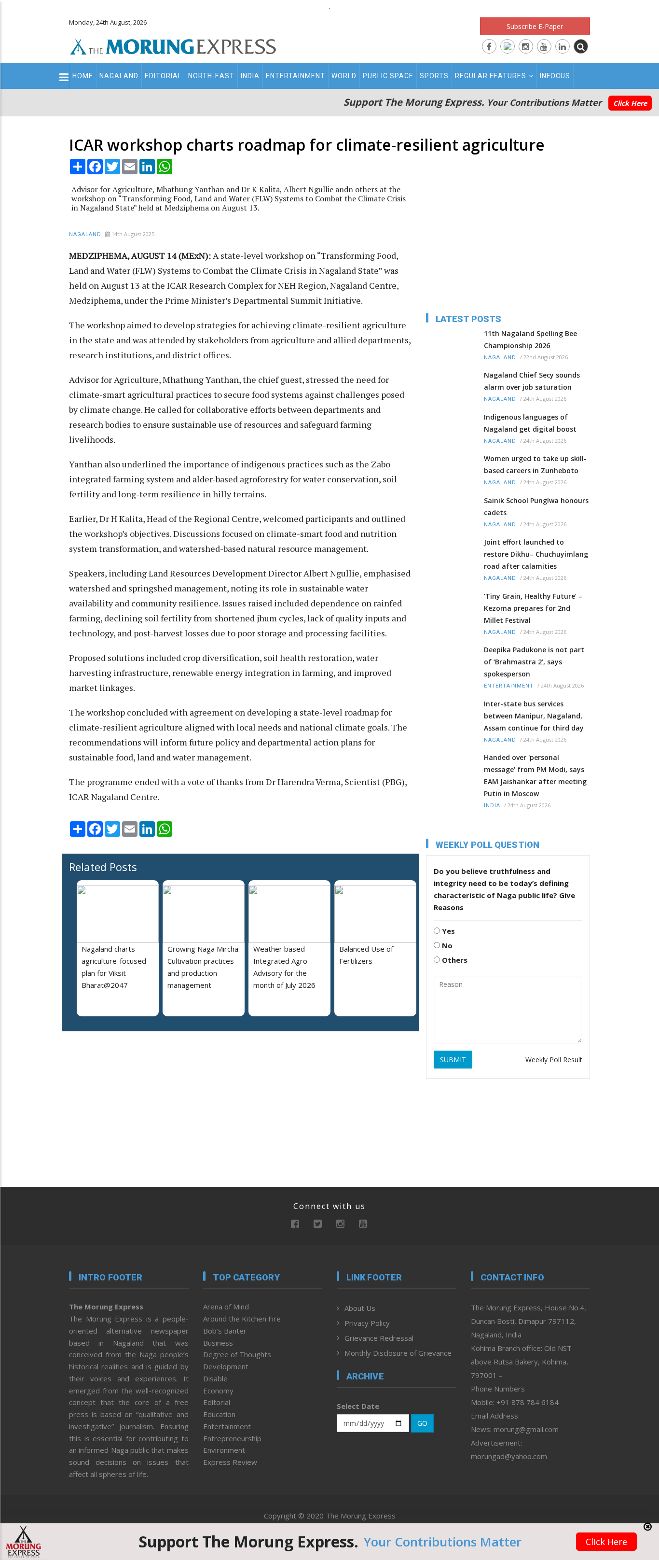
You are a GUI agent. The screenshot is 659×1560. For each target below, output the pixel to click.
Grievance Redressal (378, 1338)
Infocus (555, 76)
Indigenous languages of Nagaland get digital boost (530, 423)
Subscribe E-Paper (535, 26)
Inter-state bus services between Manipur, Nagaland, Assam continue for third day (534, 715)
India (250, 76)
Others (453, 960)
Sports (434, 76)
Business (218, 1343)
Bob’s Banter (225, 1330)
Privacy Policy (367, 1323)
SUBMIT (453, 1059)
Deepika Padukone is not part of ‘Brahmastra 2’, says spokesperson (534, 661)
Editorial (163, 76)
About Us (359, 1308)
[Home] (173, 45)
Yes (447, 931)
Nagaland (118, 76)
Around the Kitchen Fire (242, 1318)
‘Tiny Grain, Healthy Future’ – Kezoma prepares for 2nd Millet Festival (533, 608)
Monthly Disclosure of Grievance (398, 1353)
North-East (211, 76)
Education (219, 1414)
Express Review (230, 1462)
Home (82, 76)
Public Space (388, 76)
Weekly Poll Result (553, 1059)
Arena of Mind (226, 1306)
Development (225, 1366)
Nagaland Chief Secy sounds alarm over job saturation (532, 381)
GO (422, 1423)
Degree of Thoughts (237, 1354)
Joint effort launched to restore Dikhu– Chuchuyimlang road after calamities (536, 554)
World (344, 76)
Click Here (630, 103)
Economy (218, 1390)
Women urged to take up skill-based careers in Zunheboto (535, 464)
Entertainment (295, 76)
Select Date (358, 1406)
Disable (215, 1378)
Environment (224, 1450)
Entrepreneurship (232, 1438)
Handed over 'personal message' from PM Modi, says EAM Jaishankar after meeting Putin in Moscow (535, 775)
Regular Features (490, 76)
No (446, 945)
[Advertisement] (626, 800)
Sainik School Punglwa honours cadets (536, 506)
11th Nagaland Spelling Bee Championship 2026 (530, 339)
